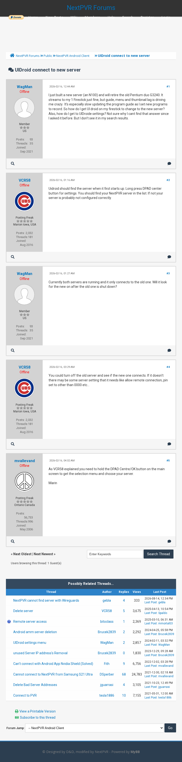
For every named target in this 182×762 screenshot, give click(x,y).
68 (124, 674)
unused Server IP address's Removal (40, 653)
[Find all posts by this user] (12, 163)
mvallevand (24, 461)
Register (147, 17)
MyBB (135, 751)
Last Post (151, 602)
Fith (106, 664)
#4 (168, 367)
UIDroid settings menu (29, 643)
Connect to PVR (25, 695)
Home (33, 17)
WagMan (24, 87)
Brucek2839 (107, 632)
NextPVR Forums (91, 8)
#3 (168, 273)
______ (16, 17)
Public (48, 56)
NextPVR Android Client (72, 56)
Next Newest (43, 554)
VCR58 (24, 180)
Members (92, 17)
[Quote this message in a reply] (169, 163)
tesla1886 (106, 695)
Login (165, 17)
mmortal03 (165, 623)
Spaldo (162, 613)
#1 (168, 86)
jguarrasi (106, 685)
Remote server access (30, 621)
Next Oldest (22, 554)
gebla (107, 600)
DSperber (107, 674)
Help (111, 17)
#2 (168, 180)
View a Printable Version (37, 711)
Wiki (74, 17)
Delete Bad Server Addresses (35, 685)
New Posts (54, 17)
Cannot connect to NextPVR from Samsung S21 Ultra (53, 674)
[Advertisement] (91, 33)
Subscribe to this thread (37, 717)
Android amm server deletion (35, 632)
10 (124, 695)
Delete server (23, 611)
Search (127, 17)
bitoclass (107, 621)
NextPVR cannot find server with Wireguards (46, 600)
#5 (168, 460)
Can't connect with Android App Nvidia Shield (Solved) (53, 664)
